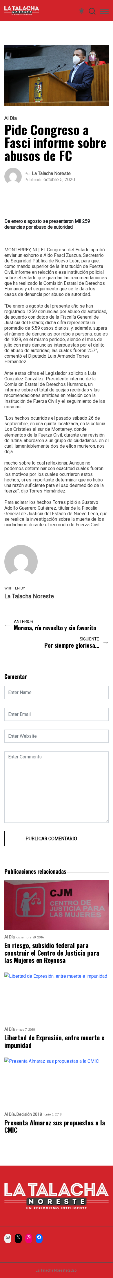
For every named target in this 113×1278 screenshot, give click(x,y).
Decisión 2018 (29, 1114)
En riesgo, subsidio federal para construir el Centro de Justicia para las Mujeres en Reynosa (51, 953)
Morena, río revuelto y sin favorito (55, 627)
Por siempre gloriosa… (71, 645)
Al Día (10, 118)
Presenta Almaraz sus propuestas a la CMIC (54, 1126)
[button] (104, 12)
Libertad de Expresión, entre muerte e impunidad (54, 1041)
